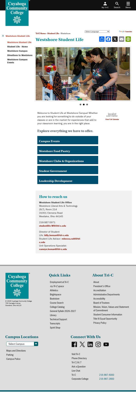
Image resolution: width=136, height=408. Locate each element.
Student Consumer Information (107, 314)
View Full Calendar (112, 119)
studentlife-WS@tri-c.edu (52, 225)
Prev (40, 73)
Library (53, 315)
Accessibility (99, 298)
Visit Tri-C (76, 354)
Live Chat (76, 370)
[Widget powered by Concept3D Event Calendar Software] (112, 115)
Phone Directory (79, 358)
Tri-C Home (41, 33)
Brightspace (55, 294)
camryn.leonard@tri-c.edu (53, 249)
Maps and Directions (16, 350)
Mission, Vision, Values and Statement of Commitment (111, 308)
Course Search (57, 302)
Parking (9, 354)
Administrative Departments (106, 294)
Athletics (54, 290)
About (96, 282)
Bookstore (54, 298)
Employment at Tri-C (59, 282)
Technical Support (58, 319)
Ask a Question (79, 366)
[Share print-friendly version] (128, 39)
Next (127, 73)
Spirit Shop (55, 327)
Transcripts (55, 323)
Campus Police (13, 358)
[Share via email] (122, 39)
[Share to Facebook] (108, 39)
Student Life (53, 33)
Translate (128, 31)
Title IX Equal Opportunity (105, 318)
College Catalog (57, 306)
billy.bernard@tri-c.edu (56, 235)
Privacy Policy (99, 322)
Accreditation (99, 290)
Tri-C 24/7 (76, 362)
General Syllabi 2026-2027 (63, 311)
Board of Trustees (101, 302)
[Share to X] (115, 39)
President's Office (101, 286)
